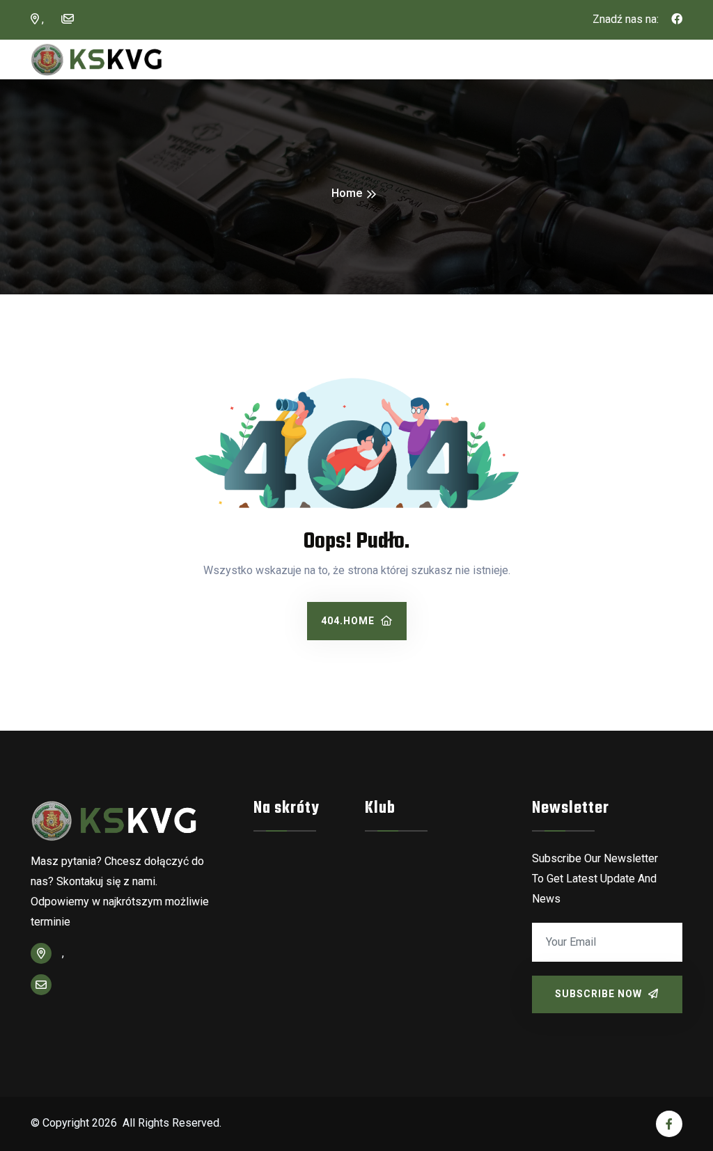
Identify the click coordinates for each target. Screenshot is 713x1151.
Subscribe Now (600, 993)
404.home (349, 620)
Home (346, 193)
